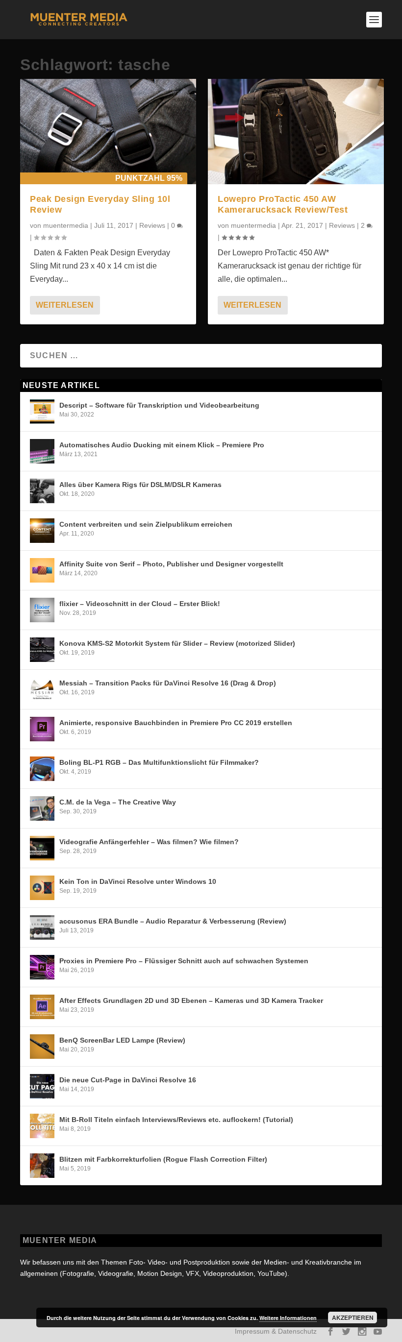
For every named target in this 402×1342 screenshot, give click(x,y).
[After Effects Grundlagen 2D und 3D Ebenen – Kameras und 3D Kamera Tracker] (42, 1007)
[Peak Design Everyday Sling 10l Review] (108, 131)
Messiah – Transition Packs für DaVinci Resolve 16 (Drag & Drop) (167, 683)
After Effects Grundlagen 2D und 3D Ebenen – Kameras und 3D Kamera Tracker (191, 1000)
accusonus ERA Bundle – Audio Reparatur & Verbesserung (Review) (172, 921)
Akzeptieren (353, 1317)
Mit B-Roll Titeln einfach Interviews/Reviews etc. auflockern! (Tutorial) (176, 1119)
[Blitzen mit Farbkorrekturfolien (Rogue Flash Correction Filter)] (42, 1165)
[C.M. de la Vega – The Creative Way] (42, 808)
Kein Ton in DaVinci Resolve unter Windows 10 (137, 881)
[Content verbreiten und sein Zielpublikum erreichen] (42, 530)
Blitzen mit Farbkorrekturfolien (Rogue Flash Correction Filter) (163, 1159)
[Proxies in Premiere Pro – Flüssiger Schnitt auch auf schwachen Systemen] (42, 967)
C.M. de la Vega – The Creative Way (117, 802)
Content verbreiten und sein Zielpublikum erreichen (145, 524)
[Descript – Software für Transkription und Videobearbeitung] (42, 411)
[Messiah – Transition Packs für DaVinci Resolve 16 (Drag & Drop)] (42, 689)
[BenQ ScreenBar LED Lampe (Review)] (42, 1046)
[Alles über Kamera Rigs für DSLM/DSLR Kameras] (42, 491)
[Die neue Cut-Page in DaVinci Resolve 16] (42, 1086)
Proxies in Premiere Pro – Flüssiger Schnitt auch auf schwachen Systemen (183, 961)
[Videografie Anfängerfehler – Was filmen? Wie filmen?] (42, 848)
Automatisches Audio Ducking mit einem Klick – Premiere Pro (161, 445)
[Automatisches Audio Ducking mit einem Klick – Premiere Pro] (42, 451)
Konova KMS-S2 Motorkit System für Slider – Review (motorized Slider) (177, 643)
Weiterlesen (65, 305)
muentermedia (65, 225)
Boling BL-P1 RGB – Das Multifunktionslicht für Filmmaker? (159, 762)
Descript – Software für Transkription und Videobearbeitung (159, 405)
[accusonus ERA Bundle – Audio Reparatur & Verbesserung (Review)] (42, 927)
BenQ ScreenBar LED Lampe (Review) (122, 1040)
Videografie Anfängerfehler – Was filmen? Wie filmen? (149, 842)
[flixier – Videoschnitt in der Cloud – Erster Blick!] (42, 610)
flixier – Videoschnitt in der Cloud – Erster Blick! (139, 604)
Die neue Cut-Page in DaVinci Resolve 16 (127, 1080)
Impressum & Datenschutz (276, 1331)
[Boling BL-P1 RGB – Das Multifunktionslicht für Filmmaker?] (42, 768)
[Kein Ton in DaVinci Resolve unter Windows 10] (42, 888)
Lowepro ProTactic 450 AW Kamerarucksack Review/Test (283, 204)
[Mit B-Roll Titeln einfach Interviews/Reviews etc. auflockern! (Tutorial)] (42, 1126)
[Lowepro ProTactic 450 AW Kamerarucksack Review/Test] (296, 131)
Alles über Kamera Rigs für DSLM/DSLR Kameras (140, 484)
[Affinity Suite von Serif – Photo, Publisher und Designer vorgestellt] (42, 570)
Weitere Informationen (288, 1317)
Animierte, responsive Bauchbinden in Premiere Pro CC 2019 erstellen (175, 723)
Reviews (152, 225)
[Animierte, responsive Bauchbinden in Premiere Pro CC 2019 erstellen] (42, 729)
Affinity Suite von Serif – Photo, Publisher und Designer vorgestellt (171, 564)
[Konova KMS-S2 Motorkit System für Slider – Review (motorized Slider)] (42, 649)
